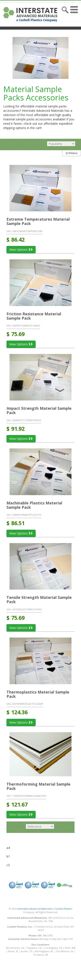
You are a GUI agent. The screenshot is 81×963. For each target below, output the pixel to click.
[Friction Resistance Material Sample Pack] (40, 282)
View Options (19, 249)
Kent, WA (70, 947)
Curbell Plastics (63, 908)
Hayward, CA (34, 947)
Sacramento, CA (15, 947)
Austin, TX (26, 951)
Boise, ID (13, 951)
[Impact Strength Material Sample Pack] (40, 377)
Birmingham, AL (44, 951)
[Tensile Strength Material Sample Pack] (40, 566)
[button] (75, 14)
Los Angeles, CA (53, 947)
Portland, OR (40, 954)
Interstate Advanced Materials (34, 908)
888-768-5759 (45, 935)
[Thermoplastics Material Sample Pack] (40, 660)
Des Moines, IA (64, 951)
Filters (73, 153)
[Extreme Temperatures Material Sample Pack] (40, 188)
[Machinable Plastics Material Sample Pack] (40, 471)
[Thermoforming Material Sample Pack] (40, 754)
